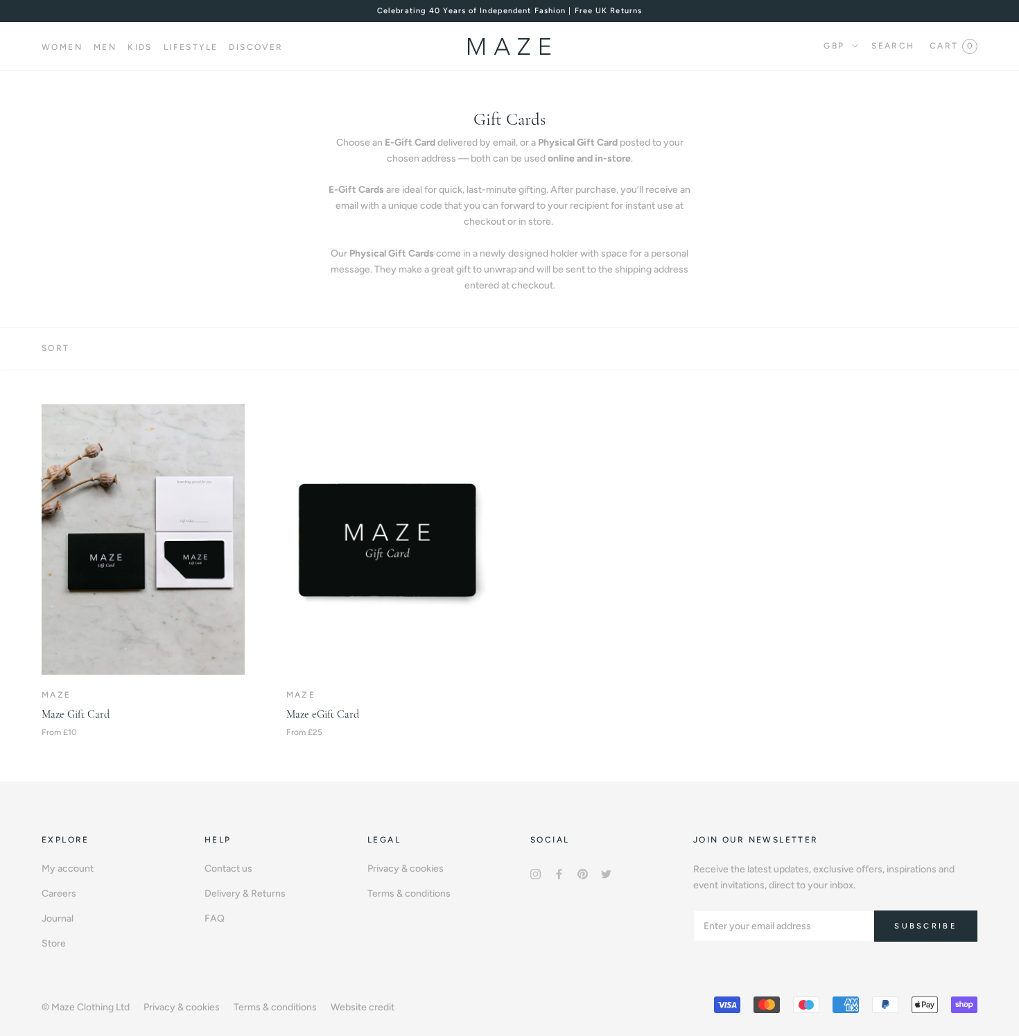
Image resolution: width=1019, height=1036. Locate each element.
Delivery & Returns (245, 893)
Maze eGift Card (322, 714)
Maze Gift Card (76, 714)
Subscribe (925, 926)
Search (892, 46)
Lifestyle (191, 47)
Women (62, 47)
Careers (59, 893)
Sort (56, 348)
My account (68, 868)
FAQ (214, 918)
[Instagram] (535, 873)
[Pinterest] (582, 873)
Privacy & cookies (405, 868)
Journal (57, 918)
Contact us (228, 868)
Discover (256, 47)
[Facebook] (559, 873)
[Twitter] (606, 873)
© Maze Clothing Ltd (86, 1007)
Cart (951, 46)
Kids (140, 47)
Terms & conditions (409, 893)
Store (54, 943)
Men (105, 47)
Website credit (362, 1007)
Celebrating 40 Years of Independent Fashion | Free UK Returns (509, 10)
